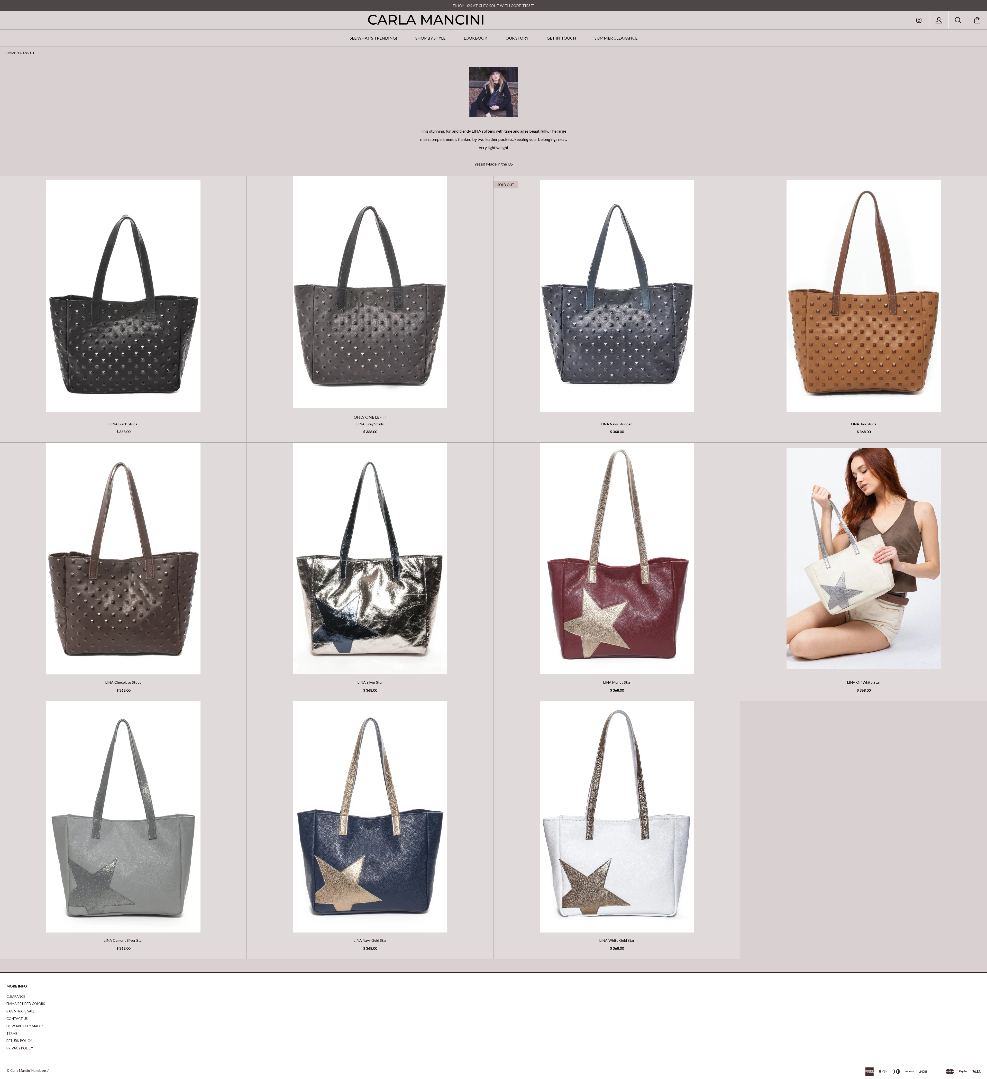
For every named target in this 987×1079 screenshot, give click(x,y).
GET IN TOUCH (561, 37)
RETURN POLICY (19, 1041)
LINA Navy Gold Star (370, 940)
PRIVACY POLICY (19, 1048)
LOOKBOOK (475, 37)
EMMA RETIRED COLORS (25, 1004)
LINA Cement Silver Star (123, 940)
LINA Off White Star (863, 682)
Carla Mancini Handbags (28, 1070)
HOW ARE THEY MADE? (24, 1026)
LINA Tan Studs (863, 424)
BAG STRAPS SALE (20, 1011)
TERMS (11, 1033)
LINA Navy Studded (617, 424)
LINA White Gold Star (616, 940)
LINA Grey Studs (370, 424)
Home (11, 53)
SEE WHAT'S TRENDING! (373, 37)
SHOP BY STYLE (430, 37)
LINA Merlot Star (616, 682)
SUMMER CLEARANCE (616, 37)
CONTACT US (17, 1019)
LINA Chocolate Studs (123, 682)
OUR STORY (517, 37)
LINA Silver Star (370, 682)
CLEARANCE (15, 996)
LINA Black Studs (123, 424)
